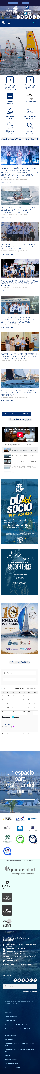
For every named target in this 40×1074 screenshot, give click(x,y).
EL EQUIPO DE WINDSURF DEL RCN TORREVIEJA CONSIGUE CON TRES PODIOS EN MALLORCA (18, 246)
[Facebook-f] (18, 17)
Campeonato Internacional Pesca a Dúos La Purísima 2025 (19, 1050)
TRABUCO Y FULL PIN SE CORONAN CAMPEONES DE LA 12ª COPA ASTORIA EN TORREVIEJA (19, 393)
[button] (9, 22)
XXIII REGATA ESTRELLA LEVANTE (22, 461)
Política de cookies (10, 1021)
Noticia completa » (7, 182)
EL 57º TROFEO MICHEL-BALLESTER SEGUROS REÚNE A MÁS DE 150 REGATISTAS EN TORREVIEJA (18, 210)
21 (24, 708)
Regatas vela (10, 117)
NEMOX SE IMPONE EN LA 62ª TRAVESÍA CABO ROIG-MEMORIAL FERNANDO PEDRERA (20, 283)
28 (8, 695)
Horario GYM (10, 132)
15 (29, 704)
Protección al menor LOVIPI (12, 1068)
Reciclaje (7, 1055)
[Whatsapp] (38, 17)
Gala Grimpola (9, 1039)
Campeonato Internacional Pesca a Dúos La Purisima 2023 (19, 1030)
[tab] (20, 450)
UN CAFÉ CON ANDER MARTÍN (22, 450)
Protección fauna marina (11, 1063)
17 (2, 708)
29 (29, 712)
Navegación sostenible (11, 1059)
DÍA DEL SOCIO (7, 727)
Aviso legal (8, 1012)
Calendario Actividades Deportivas (10, 87)
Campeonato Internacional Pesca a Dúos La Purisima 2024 (19, 1044)
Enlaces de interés (29, 991)
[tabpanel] (20, 434)
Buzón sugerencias (30, 132)
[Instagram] (34, 17)
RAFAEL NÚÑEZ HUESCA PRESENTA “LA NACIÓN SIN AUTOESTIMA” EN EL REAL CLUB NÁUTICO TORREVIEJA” (20, 356)
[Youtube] (22, 17)
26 (13, 712)
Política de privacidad (11, 1016)
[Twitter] (26, 17)
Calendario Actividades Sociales (30, 87)
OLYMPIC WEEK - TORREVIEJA (22, 467)
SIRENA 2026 (17, 473)
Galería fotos (10, 102)
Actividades (30, 101)
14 (24, 704)
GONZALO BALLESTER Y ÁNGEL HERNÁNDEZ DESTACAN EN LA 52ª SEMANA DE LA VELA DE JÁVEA (17, 319)
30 (34, 712)
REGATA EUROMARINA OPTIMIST (21, 456)
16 (34, 704)
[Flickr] (30, 17)
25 (8, 712)
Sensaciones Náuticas (30, 117)
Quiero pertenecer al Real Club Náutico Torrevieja (18, 1025)
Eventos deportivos (10, 1035)
